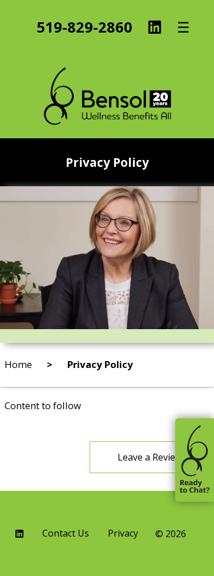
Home (18, 364)
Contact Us (65, 533)
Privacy (123, 533)
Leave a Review (150, 457)
